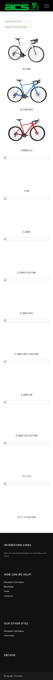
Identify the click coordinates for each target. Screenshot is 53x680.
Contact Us (8, 596)
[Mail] (47, 675)
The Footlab (9, 635)
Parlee (6, 591)
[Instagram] (43, 675)
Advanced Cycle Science (14, 582)
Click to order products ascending (30, 22)
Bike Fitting (8, 587)
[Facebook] (38, 675)
